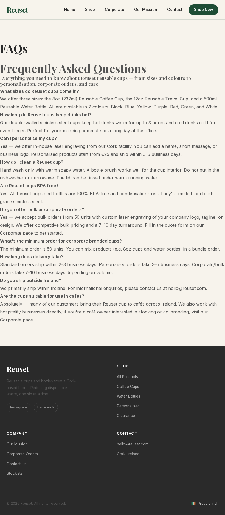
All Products (127, 377)
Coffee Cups (128, 386)
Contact (174, 9)
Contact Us (16, 464)
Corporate (114, 9)
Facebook (45, 407)
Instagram (18, 407)
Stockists (14, 473)
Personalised (128, 406)
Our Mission (145, 9)
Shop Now (203, 9)
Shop (90, 9)
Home (69, 9)
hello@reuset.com (187, 288)
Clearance (126, 415)
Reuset (17, 9)
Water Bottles (128, 396)
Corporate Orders (22, 454)
